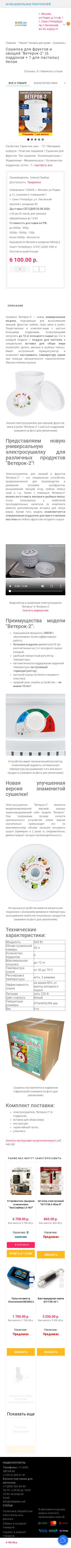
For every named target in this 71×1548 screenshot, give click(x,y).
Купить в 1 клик (20, 1253)
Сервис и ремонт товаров (14, 1534)
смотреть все (43, 165)
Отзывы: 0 (30, 71)
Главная (11, 42)
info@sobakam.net (14, 1501)
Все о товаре (18, 83)
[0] (64, 24)
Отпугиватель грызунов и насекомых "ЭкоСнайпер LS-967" (20, 1204)
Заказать (51, 1254)
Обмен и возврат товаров (15, 1525)
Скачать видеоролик (36, 610)
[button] (28, 139)
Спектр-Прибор (39, 177)
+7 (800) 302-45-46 (14, 1486)
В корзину (21, 1245)
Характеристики (45, 83)
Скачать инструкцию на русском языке (30, 1140)
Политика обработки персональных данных (18, 1515)
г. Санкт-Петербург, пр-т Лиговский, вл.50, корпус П (51, 25)
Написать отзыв (52, 71)
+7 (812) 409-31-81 (14, 1474)
